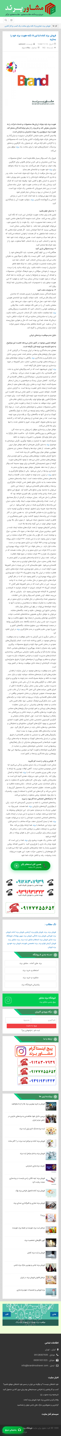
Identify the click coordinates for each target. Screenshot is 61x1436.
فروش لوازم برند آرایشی (34, 932)
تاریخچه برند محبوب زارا (49, 1394)
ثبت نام (37, 1030)
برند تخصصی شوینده (30, 943)
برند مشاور (16, 939)
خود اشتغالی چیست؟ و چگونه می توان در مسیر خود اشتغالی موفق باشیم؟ (30, 1384)
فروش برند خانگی (39, 935)
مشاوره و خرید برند (30, 977)
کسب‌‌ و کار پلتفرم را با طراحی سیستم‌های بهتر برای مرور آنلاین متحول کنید (30, 1389)
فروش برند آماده (18, 932)
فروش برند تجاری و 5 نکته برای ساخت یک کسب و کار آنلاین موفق (25, 26)
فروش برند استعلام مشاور (38, 939)
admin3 (22, 44)
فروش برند (52, 932)
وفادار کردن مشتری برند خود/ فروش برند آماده (41, 1399)
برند (17, 147)
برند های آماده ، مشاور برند (30, 963)
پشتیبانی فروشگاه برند (30, 984)
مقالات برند (26, 47)
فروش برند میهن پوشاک (22, 935)
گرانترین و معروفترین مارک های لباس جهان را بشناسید (37, 1405)
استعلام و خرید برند (31, 970)
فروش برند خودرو (14, 943)
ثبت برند (24, 939)
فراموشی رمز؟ (26, 1030)
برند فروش (52, 947)
